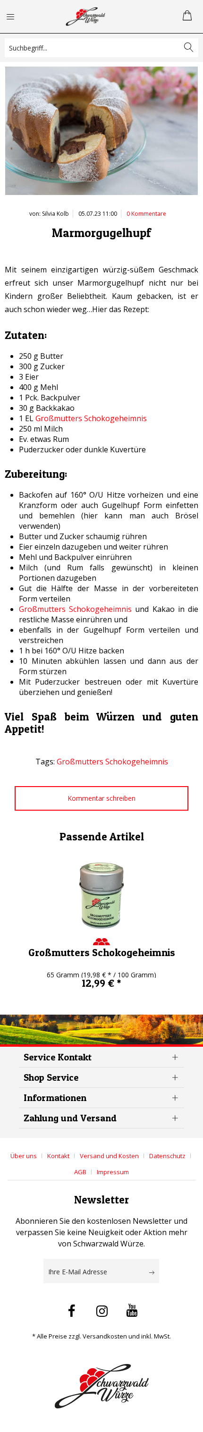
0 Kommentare (146, 214)
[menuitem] (16, 16)
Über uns (23, 1156)
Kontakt (58, 1156)
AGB (80, 1172)
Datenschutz (167, 1156)
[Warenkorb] (187, 16)
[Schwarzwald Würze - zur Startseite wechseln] (85, 16)
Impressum (113, 1172)
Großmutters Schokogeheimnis (91, 418)
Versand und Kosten (109, 1156)
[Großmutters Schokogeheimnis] (101, 896)
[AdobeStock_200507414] (101, 133)
